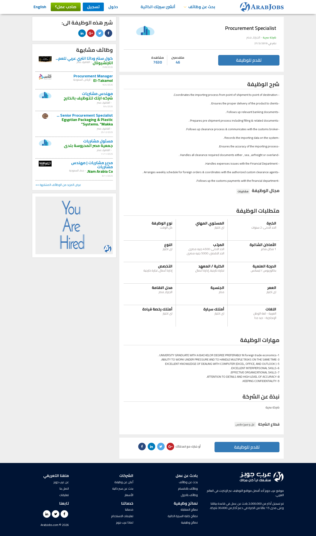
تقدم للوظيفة (249, 60)
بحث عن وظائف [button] (201, 6)
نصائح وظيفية (189, 522)
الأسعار (129, 495)
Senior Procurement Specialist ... (85, 115)
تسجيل (93, 6)
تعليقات (64, 495)
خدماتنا (129, 509)
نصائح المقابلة (189, 509)
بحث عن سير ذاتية (122, 488)
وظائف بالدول (189, 495)
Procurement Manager (93, 75)
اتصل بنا (64, 488)
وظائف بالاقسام (188, 488)
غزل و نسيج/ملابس (245, 424)
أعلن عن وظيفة (123, 482)
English (40, 6)
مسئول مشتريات (98, 141)
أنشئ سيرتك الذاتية (158, 6)
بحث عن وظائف (188, 482)
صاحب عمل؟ (65, 6)
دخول (113, 6)
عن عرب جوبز (61, 482)
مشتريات (243, 191)
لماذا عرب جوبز (124, 522)
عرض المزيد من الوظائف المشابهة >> (58, 185)
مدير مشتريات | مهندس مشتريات (92, 165)
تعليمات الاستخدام (122, 516)
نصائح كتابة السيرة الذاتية (183, 516)
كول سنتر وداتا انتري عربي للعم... (84, 58)
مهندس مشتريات (97, 93)
